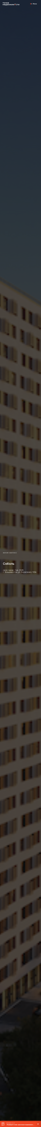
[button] (33, 3)
